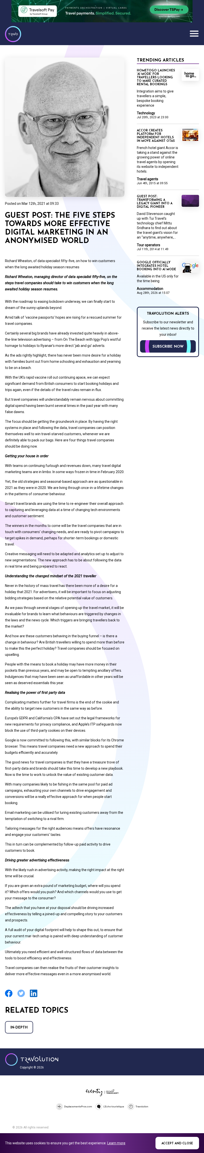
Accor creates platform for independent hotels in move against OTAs (156, 136)
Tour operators (148, 244)
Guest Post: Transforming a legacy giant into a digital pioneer (154, 202)
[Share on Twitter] (21, 996)
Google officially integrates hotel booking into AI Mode (156, 266)
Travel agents (147, 179)
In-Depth (19, 1028)
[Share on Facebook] (8, 996)
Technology (146, 113)
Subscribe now (168, 347)
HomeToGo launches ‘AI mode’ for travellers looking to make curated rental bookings (156, 77)
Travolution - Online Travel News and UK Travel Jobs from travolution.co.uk (31, 1059)
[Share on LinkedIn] (33, 996)
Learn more (116, 1143)
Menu (194, 33)
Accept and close (177, 1143)
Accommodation (150, 288)
